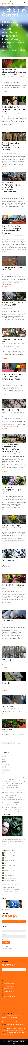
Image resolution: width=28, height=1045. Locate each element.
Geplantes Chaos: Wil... (9, 991)
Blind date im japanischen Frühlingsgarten (13, 303)
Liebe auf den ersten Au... (10, 858)
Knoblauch (4, 794)
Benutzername (5, 928)
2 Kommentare (10, 113)
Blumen (12, 779)
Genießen (5, 789)
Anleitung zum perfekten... (10, 865)
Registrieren (5, 946)
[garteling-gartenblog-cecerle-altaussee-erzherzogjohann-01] (14, 296)
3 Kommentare (10, 453)
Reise (23, 799)
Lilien (17, 796)
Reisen (3, 236)
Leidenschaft (11, 796)
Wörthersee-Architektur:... (10, 870)
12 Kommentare (10, 193)
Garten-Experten (17, 271)
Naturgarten (12, 797)
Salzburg (21, 801)
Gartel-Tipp (6, 785)
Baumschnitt (19, 778)
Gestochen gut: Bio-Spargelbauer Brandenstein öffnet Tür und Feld (13, 146)
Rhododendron (5, 801)
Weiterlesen (5, 91)
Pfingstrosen (8, 799)
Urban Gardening (6, 770)
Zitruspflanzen (19, 811)
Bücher (7, 781)
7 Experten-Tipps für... (9, 981)
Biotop (3, 780)
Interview (11, 792)
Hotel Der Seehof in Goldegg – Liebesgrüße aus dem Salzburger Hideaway (12, 229)
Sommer (3, 77)
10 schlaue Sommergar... (9, 996)
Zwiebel (24, 811)
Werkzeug (16, 809)
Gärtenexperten (5, 764)
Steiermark (4, 806)
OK (14, 1043)
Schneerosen (10, 802)
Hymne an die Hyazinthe (13, 584)
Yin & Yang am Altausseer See (13, 340)
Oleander (24, 797)
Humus (14, 790)
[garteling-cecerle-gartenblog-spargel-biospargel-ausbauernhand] (14, 136)
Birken (7, 780)
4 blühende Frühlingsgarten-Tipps (12, 488)
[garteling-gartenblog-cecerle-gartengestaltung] (14, 261)
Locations (14, 153)
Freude (13, 783)
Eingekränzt (7, 729)
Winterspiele (7, 620)
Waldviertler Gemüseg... (9, 988)
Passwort (4, 934)
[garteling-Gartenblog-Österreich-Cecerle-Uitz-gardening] (14, 403)
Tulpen (3, 807)
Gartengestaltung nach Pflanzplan (12, 268)
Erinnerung (4, 783)
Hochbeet (4, 790)
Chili (10, 781)
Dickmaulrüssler (20, 781)
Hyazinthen (18, 790)
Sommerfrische (17, 804)
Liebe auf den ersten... (9, 986)
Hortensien (10, 790)
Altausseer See (5, 778)
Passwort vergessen (7, 948)
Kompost (9, 794)
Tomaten (21, 806)
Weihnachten (5, 809)
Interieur (6, 792)
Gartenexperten (5, 153)
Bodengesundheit (21, 780)
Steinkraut (9, 806)
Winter (15, 562)
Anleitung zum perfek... (9, 993)
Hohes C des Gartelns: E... (10, 873)
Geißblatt (12, 787)
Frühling (15, 235)
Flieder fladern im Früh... (9, 875)
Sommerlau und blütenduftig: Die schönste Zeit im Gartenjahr (14, 71)
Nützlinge (17, 797)
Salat (17, 801)
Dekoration (13, 781)
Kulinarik (10, 153)
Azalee (15, 778)
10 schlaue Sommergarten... (10, 868)
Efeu (25, 781)
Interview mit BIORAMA (8, 887)
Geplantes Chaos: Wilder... (10, 863)
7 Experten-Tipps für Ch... (10, 852)
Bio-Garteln (16, 527)
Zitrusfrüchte (13, 811)
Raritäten (16, 799)
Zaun (9, 811)
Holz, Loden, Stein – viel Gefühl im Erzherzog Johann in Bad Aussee (12, 376)
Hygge (22, 790)
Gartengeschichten (20, 76)
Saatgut (14, 801)
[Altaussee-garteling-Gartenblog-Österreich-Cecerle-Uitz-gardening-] (14, 332)
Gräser (11, 789)
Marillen (20, 796)
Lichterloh (6, 683)
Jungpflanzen (17, 792)
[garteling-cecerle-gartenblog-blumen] (14, 63)
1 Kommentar (9, 76)
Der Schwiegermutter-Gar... (10, 880)
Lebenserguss (8, 659)
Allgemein (16, 193)
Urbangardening (14, 807)
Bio (24, 778)
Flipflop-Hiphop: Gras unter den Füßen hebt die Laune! (13, 109)
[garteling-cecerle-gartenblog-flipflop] (14, 100)
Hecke (14, 789)
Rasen (19, 799)
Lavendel (4, 796)
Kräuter (13, 794)
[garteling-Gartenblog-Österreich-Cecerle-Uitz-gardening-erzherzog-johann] (14, 367)
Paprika (3, 799)
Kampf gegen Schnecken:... (10, 855)
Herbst (3, 758)
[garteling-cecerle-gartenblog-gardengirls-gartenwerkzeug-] (14, 176)
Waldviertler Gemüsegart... (10, 860)
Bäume (3, 781)
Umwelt (7, 807)
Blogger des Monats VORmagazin (11, 889)
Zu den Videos (7, 909)
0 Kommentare (10, 151)
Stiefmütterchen (15, 806)
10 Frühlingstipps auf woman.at (10, 891)
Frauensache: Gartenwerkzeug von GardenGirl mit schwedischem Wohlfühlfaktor (11, 187)
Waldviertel (20, 807)
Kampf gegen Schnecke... (9, 983)
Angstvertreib (8, 560)
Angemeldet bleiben (8, 940)
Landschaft (20, 794)
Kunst (17, 794)
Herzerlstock (22, 789)
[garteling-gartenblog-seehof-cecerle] (14, 219)
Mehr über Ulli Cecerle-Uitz (9, 846)
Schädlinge (20, 802)
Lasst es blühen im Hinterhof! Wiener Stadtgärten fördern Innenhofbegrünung (11, 448)
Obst (20, 797)
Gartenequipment (6, 787)
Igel (3, 792)
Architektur (11, 778)
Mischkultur (5, 797)
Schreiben (15, 802)
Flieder (8, 783)
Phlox (12, 799)
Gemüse (17, 787)
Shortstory (4, 804)
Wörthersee (4, 811)
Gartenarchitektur (15, 785)
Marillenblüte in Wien (11, 410)
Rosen (10, 801)
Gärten (15, 76)
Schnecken (4, 802)
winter (19, 809)
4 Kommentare (10, 343)
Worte (18, 562)
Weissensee (10, 809)
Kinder (22, 792)
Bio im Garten (17, 151)
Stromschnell (8, 706)
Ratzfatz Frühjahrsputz (12, 525)
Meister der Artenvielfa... (10, 878)
